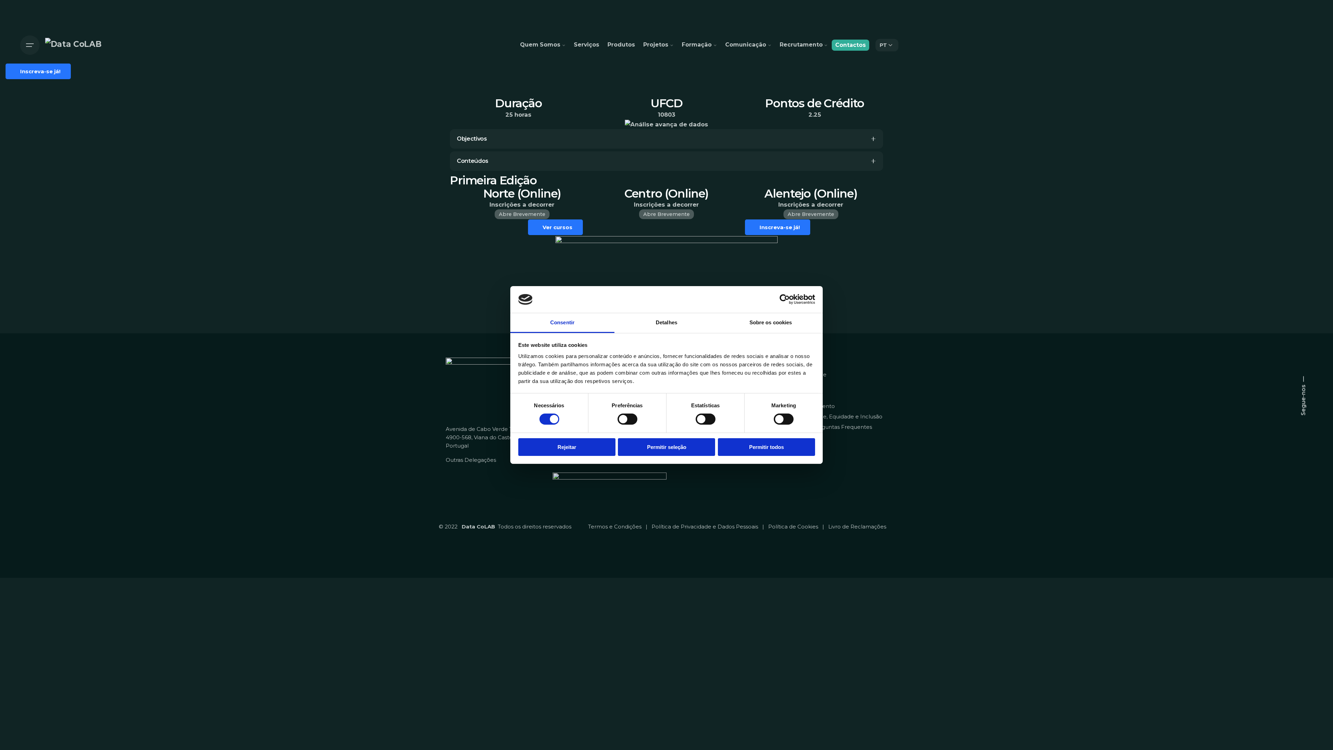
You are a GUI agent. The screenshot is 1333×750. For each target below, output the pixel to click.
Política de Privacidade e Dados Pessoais (705, 526)
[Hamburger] (30, 45)
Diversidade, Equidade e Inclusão (839, 416)
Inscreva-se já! (780, 227)
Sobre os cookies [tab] (770, 322)
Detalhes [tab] (666, 322)
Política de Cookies (793, 526)
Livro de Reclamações (857, 526)
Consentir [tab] (562, 322)
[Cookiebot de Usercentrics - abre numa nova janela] (784, 299)
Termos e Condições (615, 526)
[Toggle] (873, 139)
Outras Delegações (471, 460)
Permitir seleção (666, 447)
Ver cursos (557, 227)
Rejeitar (566, 447)
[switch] (627, 419)
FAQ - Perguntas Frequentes (834, 427)
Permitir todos (766, 447)
